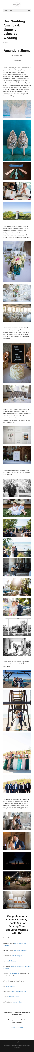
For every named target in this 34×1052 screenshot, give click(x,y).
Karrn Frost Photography (19, 991)
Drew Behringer (10, 986)
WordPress (17, 1048)
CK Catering (12, 961)
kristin (7, 42)
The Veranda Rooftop (20, 950)
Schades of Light (17, 1002)
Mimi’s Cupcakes (14, 997)
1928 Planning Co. (17, 956)
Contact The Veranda (17, 1027)
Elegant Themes (17, 1045)
